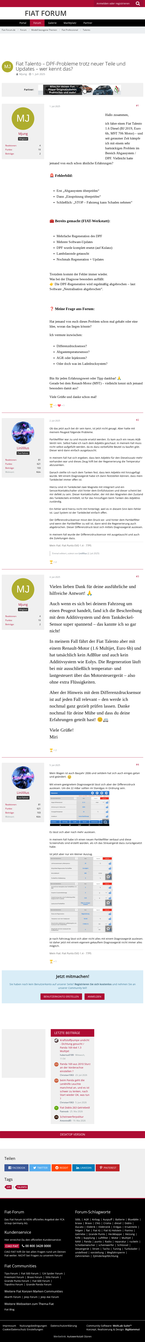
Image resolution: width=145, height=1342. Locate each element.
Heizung (130, 1234)
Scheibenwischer (85, 1245)
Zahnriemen (82, 1256)
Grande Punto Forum (16, 1281)
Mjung (23, 74)
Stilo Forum (52, 1277)
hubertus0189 (67, 1054)
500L (78, 1219)
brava (78, 1223)
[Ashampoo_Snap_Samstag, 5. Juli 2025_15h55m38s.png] (80, 808)
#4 (137, 764)
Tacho (106, 1248)
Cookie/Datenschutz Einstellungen (23, 1329)
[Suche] (137, 3)
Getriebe (80, 1234)
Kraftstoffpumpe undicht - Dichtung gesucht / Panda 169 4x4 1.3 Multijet (74, 1045)
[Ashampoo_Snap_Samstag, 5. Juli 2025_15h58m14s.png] (81, 868)
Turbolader (131, 1248)
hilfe (77, 1237)
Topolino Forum (13, 1284)
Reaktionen (10, 145)
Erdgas (117, 1227)
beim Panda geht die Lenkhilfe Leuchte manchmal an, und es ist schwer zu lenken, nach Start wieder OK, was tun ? (74, 1089)
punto (98, 1241)
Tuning (117, 1248)
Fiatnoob (64, 1111)
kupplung (89, 1237)
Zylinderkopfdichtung (105, 1256)
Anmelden (94, 996)
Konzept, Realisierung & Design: (113, 1329)
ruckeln (133, 1241)
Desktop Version (72, 1134)
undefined (81, 1252)
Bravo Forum (34, 1277)
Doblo (128, 1223)
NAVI (78, 1241)
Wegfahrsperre (116, 1252)
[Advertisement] (72, 48)
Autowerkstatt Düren (79, 1336)
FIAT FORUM (46, 13)
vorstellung (97, 1252)
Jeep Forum (30, 1297)
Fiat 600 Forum (41, 1281)
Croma (107, 1223)
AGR (86, 1219)
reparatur (120, 1241)
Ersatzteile (131, 1227)
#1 (137, 105)
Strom (95, 1248)
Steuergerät (82, 1248)
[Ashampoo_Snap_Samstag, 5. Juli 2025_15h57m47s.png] (81, 894)
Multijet (126, 1237)
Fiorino (129, 1230)
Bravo (88, 1223)
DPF (9, 1187)
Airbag (96, 1219)
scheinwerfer (106, 1245)
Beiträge (9, 153)
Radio (108, 1241)
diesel (117, 1223)
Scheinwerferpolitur (72, 1116)
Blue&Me (133, 1219)
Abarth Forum (12, 1297)
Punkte (8, 149)
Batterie (120, 1219)
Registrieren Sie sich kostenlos (93, 984)
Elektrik (91, 1227)
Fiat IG (96, 1230)
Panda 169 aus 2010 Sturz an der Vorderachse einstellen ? (75, 1067)
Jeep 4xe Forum (50, 1297)
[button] (118, 3)
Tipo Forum (11, 1273)
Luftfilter (103, 1237)
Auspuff (107, 1219)
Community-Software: (109, 1325)
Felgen (79, 1230)
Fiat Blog (9, 1309)
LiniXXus (83, 553)
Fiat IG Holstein (112, 1230)
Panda (87, 1241)
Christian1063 (67, 1075)
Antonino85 (65, 1120)
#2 (137, 419)
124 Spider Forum (52, 1273)
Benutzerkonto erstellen (61, 996)
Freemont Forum (14, 1277)
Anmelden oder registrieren (113, 3)
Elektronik (104, 1227)
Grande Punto (97, 1234)
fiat (88, 1230)
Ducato (79, 1227)
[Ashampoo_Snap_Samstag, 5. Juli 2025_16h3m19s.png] (81, 920)
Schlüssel (122, 1245)
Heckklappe (115, 1234)
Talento (22, 1187)
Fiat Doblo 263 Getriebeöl (75, 1107)
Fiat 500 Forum (30, 1273)
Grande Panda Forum (38, 1284)
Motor (114, 1237)
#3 (137, 576)
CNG (97, 1223)
